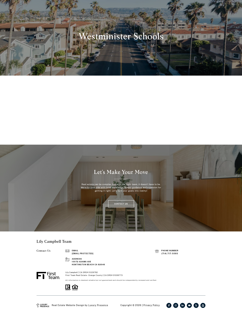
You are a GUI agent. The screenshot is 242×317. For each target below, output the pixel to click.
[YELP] (196, 305)
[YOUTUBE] (189, 305)
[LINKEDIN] (182, 305)
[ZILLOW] (202, 305)
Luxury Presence (98, 305)
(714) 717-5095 (169, 253)
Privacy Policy (151, 305)
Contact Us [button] (121, 204)
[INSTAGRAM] (175, 305)
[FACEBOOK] (168, 305)
